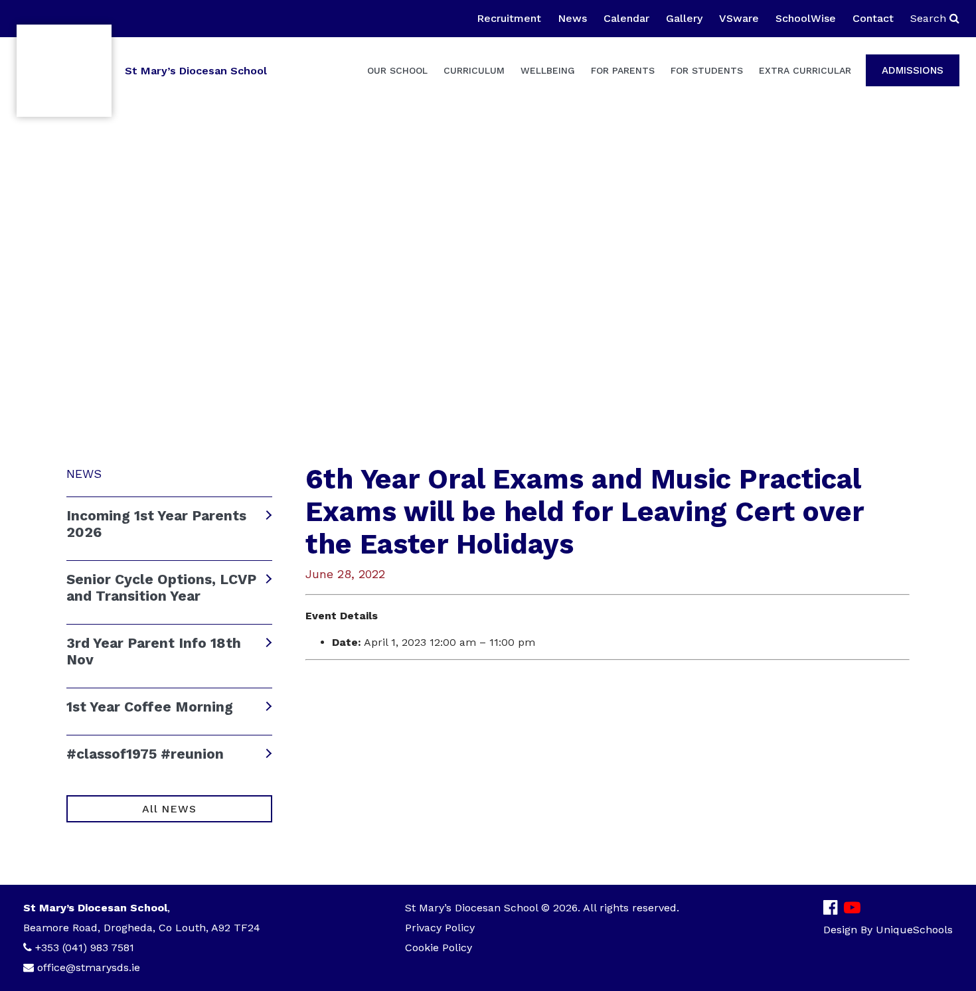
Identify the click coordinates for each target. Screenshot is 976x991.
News (572, 18)
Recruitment (509, 18)
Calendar (626, 18)
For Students (707, 70)
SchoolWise (805, 18)
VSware (739, 18)
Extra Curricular (805, 70)
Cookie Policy (438, 947)
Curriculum (474, 70)
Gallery (684, 18)
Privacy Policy (440, 927)
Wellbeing (548, 70)
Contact (873, 18)
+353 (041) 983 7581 (84, 947)
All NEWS (169, 808)
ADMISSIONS (912, 70)
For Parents (623, 70)
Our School (397, 70)
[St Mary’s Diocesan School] (64, 70)
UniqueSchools (914, 929)
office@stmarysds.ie (88, 967)
